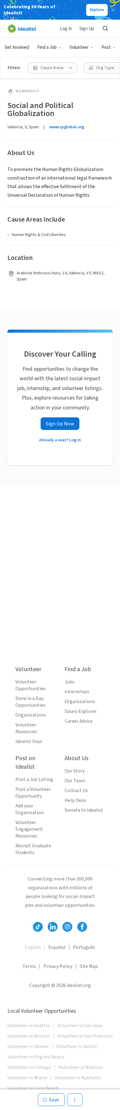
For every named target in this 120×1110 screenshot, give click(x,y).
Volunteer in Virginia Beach (35, 1057)
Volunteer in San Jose (79, 1025)
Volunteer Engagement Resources (29, 829)
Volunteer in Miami (27, 1077)
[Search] (105, 28)
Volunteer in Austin (76, 1046)
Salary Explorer (81, 711)
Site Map (89, 966)
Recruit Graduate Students (33, 849)
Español (57, 947)
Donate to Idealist (84, 810)
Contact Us (76, 790)
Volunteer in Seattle (28, 1025)
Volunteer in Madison (80, 1067)
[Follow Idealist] (38, 927)
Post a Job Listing (34, 779)
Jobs (69, 682)
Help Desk (75, 800)
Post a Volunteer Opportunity (33, 792)
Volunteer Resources (26, 728)
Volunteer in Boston (28, 1036)
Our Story (75, 771)
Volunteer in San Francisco (85, 1036)
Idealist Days (28, 741)
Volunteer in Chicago (29, 1067)
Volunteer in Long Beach (33, 1088)
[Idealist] (21, 28)
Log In (66, 28)
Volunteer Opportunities (30, 685)
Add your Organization (29, 809)
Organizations (30, 715)
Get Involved (17, 47)
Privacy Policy (57, 966)
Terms (29, 966)
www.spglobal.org (67, 127)
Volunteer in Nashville (77, 1077)
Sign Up (86, 28)
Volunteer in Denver (28, 1046)
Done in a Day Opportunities (30, 702)
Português (84, 947)
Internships (77, 691)
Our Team (75, 780)
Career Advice (79, 721)
